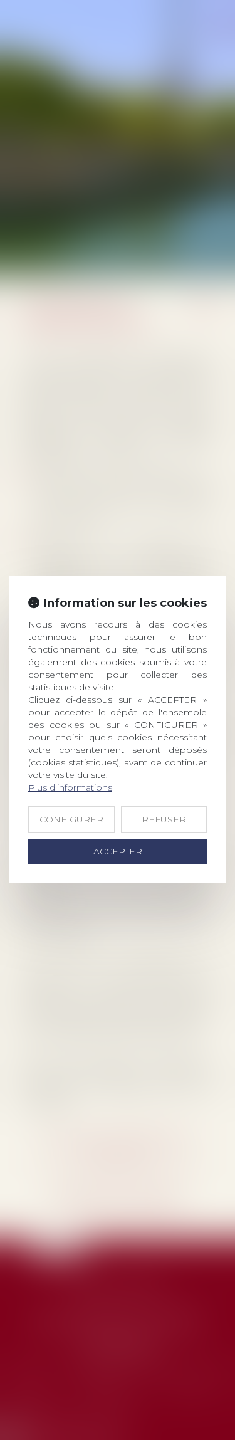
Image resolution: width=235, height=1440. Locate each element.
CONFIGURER (71, 819)
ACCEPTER (117, 851)
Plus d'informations (70, 787)
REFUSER (164, 819)
